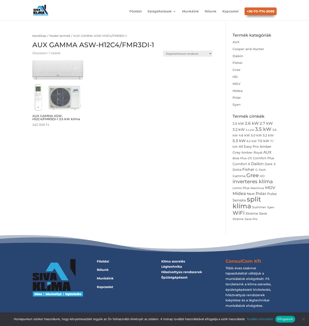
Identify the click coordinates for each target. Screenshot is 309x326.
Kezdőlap (39, 36)
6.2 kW (252, 141)
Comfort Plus (263, 158)
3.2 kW (239, 129)
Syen (237, 105)
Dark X (270, 164)
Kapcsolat (230, 11)
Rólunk (210, 11)
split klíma (247, 202)
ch (250, 158)
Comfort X (241, 164)
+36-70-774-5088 (260, 11)
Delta (237, 170)
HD (235, 77)
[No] (303, 319)
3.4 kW (250, 130)
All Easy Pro (249, 146)
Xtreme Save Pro (245, 219)
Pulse (272, 194)
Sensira (239, 200)
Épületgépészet (174, 277)
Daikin (238, 56)
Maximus (257, 188)
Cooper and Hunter (248, 49)
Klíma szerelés (173, 261)
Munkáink (190, 11)
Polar (237, 98)
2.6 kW (252, 123)
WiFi (239, 212)
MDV (236, 84)
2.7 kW (266, 123)
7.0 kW (263, 141)
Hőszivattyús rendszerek (181, 272)
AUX (236, 42)
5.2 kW (268, 135)
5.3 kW (239, 140)
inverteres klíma (253, 181)
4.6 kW (244, 135)
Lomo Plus (241, 188)
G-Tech (260, 169)
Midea (237, 91)
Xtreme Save (256, 213)
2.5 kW (238, 123)
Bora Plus (240, 158)
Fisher (238, 63)
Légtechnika (171, 267)
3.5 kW (263, 129)
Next (251, 194)
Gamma (239, 176)
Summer (259, 207)
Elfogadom (285, 319)
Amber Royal (251, 152)
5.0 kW (256, 135)
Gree (236, 70)
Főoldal (135, 11)
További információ (260, 319)
